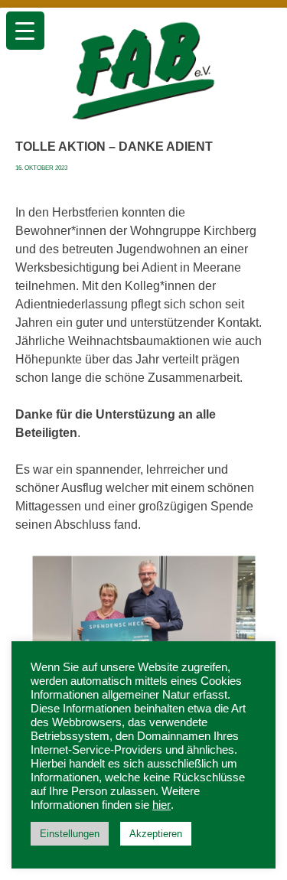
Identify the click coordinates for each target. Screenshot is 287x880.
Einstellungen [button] (69, 833)
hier (161, 805)
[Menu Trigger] (25, 30)
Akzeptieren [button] (155, 833)
